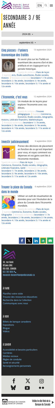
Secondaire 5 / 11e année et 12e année (19, 176)
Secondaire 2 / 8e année (12, 80)
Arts (14, 75)
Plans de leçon (42, 72)
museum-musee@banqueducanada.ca (19, 275)
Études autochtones (25, 75)
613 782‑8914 (8, 272)
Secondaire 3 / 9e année (35, 80)
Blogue (6, 328)
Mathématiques (36, 119)
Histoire (5, 77)
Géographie (47, 117)
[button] (22, 241)
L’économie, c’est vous (14, 97)
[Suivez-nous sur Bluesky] (13, 388)
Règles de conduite (12, 359)
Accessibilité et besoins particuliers (20, 349)
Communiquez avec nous (15, 303)
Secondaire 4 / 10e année (12, 83)
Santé (22, 168)
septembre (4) (26, 42)
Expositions (8, 324)
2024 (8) (26, 34)
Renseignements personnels (17, 365)
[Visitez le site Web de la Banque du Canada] (13, 402)
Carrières (7, 352)
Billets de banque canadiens (17, 321)
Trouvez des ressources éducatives (20, 296)
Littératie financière (19, 119)
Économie (22, 117)
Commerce (46, 114)
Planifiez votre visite (13, 293)
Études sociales (42, 75)
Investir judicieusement (15, 142)
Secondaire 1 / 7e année (42, 77)
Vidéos (6, 331)
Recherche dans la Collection (17, 300)
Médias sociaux (10, 356)
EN (40, 5)
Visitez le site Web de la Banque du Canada (43, 403)
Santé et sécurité (11, 362)
